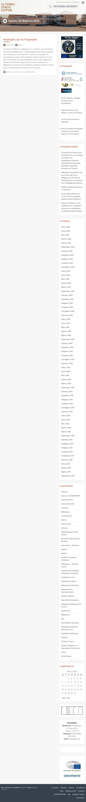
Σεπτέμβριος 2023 (67, 359)
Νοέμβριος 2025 (67, 259)
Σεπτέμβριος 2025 (67, 267)
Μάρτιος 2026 (66, 243)
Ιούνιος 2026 (65, 231)
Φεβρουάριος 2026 (67, 247)
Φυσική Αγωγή (66, 656)
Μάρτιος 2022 (66, 432)
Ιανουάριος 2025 (66, 295)
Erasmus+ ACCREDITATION (70, 496)
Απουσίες (64, 528)
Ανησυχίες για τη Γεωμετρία (20, 39)
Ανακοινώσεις (66, 524)
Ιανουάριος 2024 (66, 343)
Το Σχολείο (54, 787)
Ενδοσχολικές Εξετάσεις (70, 585)
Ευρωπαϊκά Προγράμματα (70, 600)
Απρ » (68, 698)
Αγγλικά (63, 520)
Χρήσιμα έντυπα (70, 791)
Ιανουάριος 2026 (66, 251)
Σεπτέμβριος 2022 (67, 408)
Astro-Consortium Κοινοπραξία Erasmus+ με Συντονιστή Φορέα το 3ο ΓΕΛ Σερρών (72, 131)
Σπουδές (64, 637)
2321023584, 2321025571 (65, 6)
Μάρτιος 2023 (66, 383)
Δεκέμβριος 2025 (67, 255)
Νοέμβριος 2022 (67, 400)
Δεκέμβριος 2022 (67, 395)
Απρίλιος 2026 (66, 239)
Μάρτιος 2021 (66, 472)
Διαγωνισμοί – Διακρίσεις (70, 545)
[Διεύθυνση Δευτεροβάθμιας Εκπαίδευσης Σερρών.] (72, 79)
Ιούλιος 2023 (65, 367)
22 (69, 689)
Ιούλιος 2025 (65, 271)
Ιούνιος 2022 (65, 420)
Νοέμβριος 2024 (67, 303)
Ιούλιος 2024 (65, 319)
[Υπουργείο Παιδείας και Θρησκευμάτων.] (72, 73)
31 (75, 693)
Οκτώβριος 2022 (67, 404)
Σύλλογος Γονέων (67, 641)
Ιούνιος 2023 (65, 371)
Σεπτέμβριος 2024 (67, 311)
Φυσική (63, 652)
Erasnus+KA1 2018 (67, 504)
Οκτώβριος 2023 (67, 355)
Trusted (28, 787)
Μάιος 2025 (65, 279)
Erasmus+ (64, 492)
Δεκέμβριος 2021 (67, 444)
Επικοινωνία (80, 798)
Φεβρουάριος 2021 (67, 476)
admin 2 (21, 45)
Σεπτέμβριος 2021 (67, 456)
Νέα (62, 619)
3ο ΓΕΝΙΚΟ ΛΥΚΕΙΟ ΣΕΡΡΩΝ (8, 7)
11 (78, 682)
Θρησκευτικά (65, 611)
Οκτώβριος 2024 (67, 307)
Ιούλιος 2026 (65, 227)
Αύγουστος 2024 (67, 315)
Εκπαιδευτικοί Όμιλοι (68, 581)
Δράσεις (9, 72)
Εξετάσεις (64, 787)
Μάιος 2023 (65, 375)
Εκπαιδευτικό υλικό (19, 72)
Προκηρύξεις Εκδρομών (69, 633)
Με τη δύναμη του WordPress (11, 787)
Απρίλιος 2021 (66, 468)
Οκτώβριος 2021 (67, 452)
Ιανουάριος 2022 (66, 440)
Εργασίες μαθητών (67, 596)
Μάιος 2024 (65, 327)
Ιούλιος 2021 (65, 464)
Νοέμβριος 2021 (67, 448)
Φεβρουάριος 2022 (67, 436)
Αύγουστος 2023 (67, 363)
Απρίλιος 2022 (66, 428)
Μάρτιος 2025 (66, 287)
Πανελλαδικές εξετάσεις (70, 623)
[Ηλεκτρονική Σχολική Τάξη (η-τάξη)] (75, 85)
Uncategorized (66, 516)
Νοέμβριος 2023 (67, 351)
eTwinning (64, 508)
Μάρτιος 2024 (66, 335)
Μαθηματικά (31, 72)
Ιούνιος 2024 (65, 323)
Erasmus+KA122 (67, 500)
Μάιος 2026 (65, 235)
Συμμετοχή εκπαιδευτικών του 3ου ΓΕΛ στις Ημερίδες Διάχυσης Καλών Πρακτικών (71, 196)
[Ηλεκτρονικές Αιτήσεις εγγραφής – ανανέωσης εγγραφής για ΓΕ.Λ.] (66, 90)
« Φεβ (63, 698)
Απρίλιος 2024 (66, 331)
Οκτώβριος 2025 (67, 263)
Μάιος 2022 (65, 424)
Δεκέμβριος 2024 (67, 299)
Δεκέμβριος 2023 (67, 347)
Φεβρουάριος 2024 (67, 339)
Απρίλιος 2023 (66, 379)
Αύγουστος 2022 (67, 412)
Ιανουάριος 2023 (66, 391)
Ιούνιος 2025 (65, 275)
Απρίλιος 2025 (66, 283)
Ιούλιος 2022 (65, 416)
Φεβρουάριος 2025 (67, 291)
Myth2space (65, 512)
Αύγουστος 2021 (67, 460)
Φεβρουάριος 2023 (67, 387)
